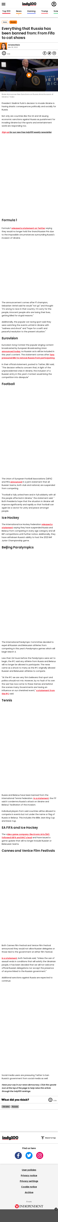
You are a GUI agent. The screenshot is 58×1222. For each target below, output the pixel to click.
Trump (44, 11)
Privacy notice (29, 1175)
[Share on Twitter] (49, 53)
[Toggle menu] (4, 4)
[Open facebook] (18, 1155)
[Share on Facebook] (44, 53)
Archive (29, 1192)
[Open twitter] (29, 1155)
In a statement (41, 798)
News (19, 11)
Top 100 (6, 11)
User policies (29, 1170)
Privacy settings (29, 1181)
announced (16, 482)
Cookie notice (29, 1186)
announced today (11, 351)
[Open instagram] (39, 1155)
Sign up (5, 132)
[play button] (29, 75)
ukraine (6, 1106)
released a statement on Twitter (28, 228)
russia (13, 22)
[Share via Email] (54, 53)
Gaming (31, 11)
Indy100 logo (29, 4)
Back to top (50, 1138)
